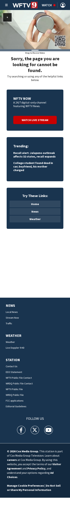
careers (12, 460)
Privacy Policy (36, 468)
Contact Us (11, 366)
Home (35, 204)
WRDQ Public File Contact (19, 383)
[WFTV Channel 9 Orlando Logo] (25, 5)
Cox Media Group (27, 451)
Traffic (9, 323)
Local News (12, 312)
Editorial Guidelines (16, 406)
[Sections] (6, 5)
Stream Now (12, 317)
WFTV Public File (14, 389)
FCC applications (15, 400)
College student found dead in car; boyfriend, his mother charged (33, 166)
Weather (35, 219)
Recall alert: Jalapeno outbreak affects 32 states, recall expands (34, 154)
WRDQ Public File (15, 395)
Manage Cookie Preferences (25, 485)
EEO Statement (14, 372)
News (35, 211)
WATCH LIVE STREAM (35, 120)
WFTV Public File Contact (19, 377)
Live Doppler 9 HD (15, 347)
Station (13, 360)
